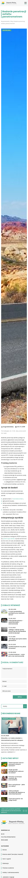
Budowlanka (6, 30)
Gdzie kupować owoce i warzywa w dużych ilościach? (16, 764)
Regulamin (4, 840)
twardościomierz (18, 499)
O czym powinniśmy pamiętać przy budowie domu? (16, 613)
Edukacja (6, 863)
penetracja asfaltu (9, 539)
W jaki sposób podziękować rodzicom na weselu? (16, 771)
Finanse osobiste (8, 868)
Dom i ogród (7, 859)
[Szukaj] (25, 706)
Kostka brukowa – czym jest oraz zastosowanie (17, 655)
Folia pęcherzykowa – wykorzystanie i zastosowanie (16, 622)
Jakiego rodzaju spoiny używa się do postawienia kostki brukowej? (17, 631)
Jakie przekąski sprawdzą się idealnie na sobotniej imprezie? (17, 792)
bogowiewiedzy (8, 426)
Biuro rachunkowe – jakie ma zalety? (17, 785)
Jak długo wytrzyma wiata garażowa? (18, 639)
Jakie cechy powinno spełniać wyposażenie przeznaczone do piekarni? (11, 810)
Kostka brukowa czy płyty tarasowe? (17, 647)
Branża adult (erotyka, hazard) (13, 854)
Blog (2, 834)
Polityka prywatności (8, 837)
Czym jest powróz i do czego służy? (16, 799)
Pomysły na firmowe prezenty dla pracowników (15, 778)
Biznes (5, 850)
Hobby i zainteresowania (11, 872)
